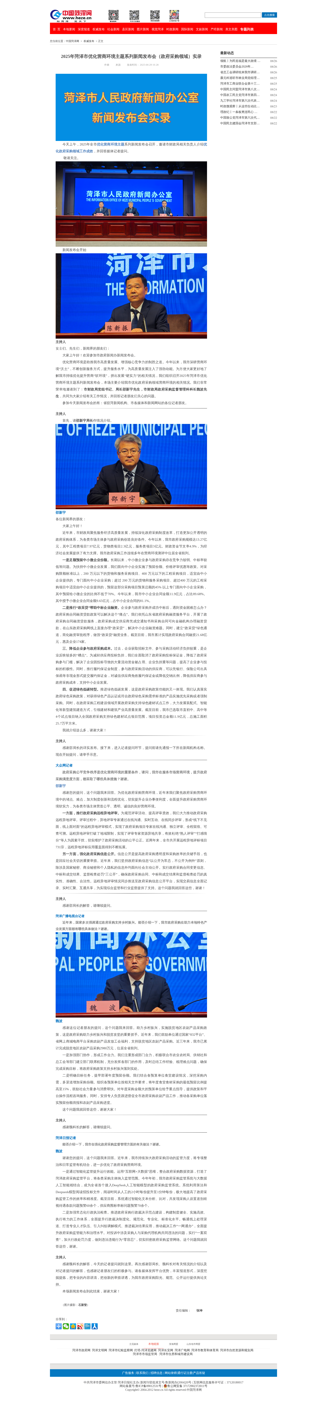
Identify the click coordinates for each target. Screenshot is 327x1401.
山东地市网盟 (193, 1344)
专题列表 (247, 29)
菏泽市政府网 (82, 1350)
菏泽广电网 (183, 1350)
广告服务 (128, 1373)
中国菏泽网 (72, 41)
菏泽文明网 (100, 1350)
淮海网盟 (173, 1344)
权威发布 (99, 29)
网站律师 (170, 1373)
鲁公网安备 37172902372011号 (187, 1386)
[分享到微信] (66, 1326)
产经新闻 (217, 29)
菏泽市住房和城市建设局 (176, 1354)
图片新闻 (143, 29)
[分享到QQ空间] (73, 1326)
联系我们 (142, 1373)
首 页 (56, 29)
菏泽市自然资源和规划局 (237, 1350)
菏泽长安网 (166, 1350)
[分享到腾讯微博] (87, 1326)
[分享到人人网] (95, 1326)
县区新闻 (128, 29)
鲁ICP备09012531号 (148, 1386)
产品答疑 (199, 1373)
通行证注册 (184, 1373)
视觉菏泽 (158, 29)
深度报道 (84, 29)
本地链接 (153, 1344)
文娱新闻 (202, 29)
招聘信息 (156, 1373)
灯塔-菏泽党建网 (146, 1350)
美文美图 (231, 29)
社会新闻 (113, 29)
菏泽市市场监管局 (146, 1354)
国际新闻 (187, 29)
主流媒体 (133, 1344)
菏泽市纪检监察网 (121, 1350)
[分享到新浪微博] (80, 1326)
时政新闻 (172, 29)
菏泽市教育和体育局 (205, 1350)
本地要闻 (69, 29)
